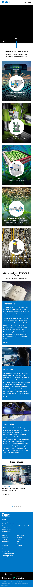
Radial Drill (16, 136)
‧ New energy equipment (8, 522)
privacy (11, 574)
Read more (6, 342)
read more (4, 494)
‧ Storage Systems (6, 529)
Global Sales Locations (8, 553)
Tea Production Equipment (16, 218)
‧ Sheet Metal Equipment (8, 524)
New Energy (16, 178)
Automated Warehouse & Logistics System (16, 257)
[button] (3, 41)
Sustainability (5, 541)
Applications (5, 545)
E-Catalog (19, 545)
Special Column (20, 539)
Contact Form (5, 551)
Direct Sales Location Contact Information (7, 556)
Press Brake (28, 525)
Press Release (16, 462)
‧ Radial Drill (5, 527)
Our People (4, 539)
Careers (4, 559)
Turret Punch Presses (18, 525)
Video (17, 543)
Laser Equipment (6, 525)
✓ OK (25, 585)
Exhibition (19, 537)
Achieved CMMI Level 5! (10, 488)
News (9, 486)
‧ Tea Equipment (6, 531)
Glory (3, 543)
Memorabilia (5, 537)
